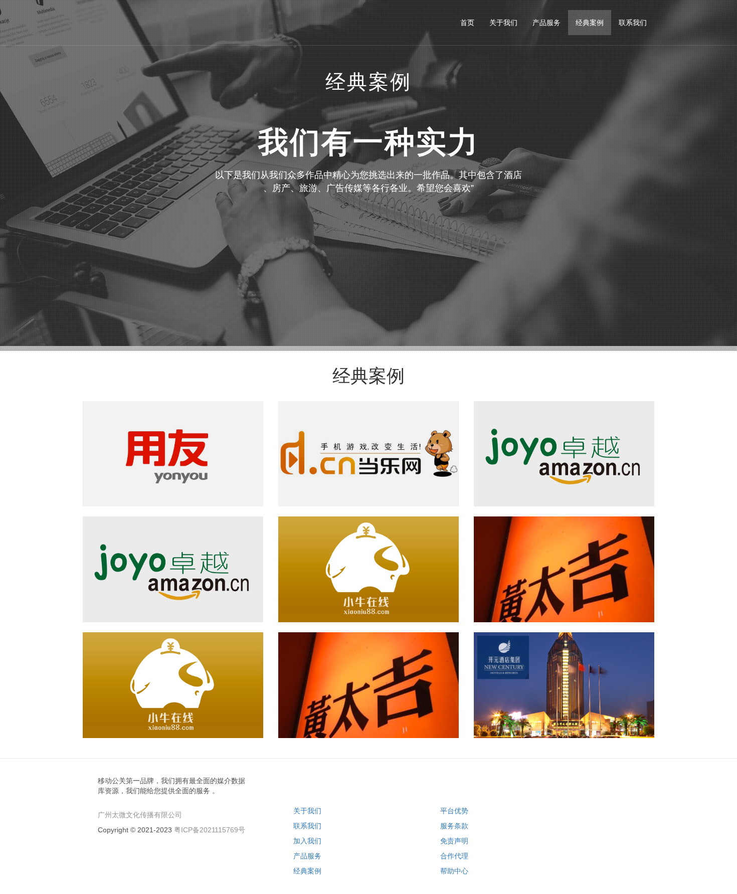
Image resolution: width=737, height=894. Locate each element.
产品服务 (307, 856)
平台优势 (454, 811)
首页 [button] (467, 23)
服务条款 (454, 826)
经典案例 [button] (590, 23)
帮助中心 (454, 871)
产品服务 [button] (546, 23)
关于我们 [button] (503, 23)
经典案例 (307, 871)
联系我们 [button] (633, 23)
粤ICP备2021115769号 (209, 830)
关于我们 (307, 811)
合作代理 (454, 856)
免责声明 (454, 841)
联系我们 (307, 826)
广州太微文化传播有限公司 (140, 815)
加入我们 (307, 841)
